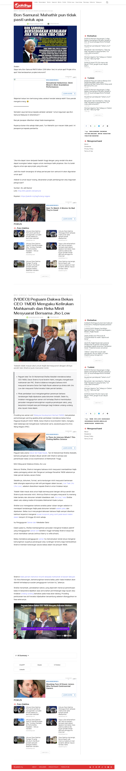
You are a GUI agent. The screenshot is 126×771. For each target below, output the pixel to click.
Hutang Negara (91, 133)
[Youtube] (108, 767)
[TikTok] (102, 767)
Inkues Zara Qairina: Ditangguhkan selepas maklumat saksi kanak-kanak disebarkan (66, 234)
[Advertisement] (45, 145)
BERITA (16, 10)
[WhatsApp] (94, 126)
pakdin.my (54, 24)
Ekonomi (103, 131)
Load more (45, 276)
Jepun (100, 133)
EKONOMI (22, 10)
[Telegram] (99, 126)
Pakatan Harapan (92, 136)
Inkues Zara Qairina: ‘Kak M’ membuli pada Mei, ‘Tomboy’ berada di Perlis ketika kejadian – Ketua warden (34, 248)
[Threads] (111, 767)
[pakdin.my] (49, 24)
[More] (107, 126)
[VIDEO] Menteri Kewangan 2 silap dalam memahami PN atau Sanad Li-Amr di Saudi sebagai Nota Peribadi (97, 40)
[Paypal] (99, 767)
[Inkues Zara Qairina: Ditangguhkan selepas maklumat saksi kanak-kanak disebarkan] (51, 233)
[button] (107, 2)
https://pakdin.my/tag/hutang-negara (35, 196)
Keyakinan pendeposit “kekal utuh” (97, 46)
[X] (90, 126)
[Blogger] (90, 767)
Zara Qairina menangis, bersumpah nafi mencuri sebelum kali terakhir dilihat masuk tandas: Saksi (66, 265)
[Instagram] (96, 767)
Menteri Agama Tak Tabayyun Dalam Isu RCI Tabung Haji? (98, 58)
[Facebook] (86, 126)
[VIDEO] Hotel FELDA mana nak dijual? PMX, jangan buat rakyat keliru (96, 64)
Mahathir (107, 133)
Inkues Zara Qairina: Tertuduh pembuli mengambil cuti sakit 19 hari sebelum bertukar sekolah (33, 234)
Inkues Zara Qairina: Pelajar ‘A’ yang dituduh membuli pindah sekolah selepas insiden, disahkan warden (33, 266)
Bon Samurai (94, 131)
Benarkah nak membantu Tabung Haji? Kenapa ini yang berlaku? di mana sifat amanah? (97, 51)
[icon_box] (21, 228)
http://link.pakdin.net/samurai (29, 191)
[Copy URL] (103, 126)
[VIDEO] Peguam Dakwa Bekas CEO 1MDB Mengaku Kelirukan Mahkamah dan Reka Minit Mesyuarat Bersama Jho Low (98, 83)
